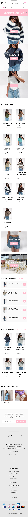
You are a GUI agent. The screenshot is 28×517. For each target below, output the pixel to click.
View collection (19, 105)
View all (19, 278)
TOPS (16, 390)
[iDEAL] (9, 507)
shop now (14, 31)
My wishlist (14, 492)
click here (14, 265)
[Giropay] (4, 507)
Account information (14, 485)
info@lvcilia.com (15, 455)
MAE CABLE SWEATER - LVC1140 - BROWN (7, 223)
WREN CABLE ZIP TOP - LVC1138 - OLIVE (7, 125)
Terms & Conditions (14, 471)
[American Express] (4, 504)
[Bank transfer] (9, 504)
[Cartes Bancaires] (18, 504)
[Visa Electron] (19, 509)
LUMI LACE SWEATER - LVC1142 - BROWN (20, 199)
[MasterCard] (23, 507)
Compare (14, 494)
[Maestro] (18, 507)
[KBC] (14, 507)
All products (14, 497)
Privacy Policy (14, 473)
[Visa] (14, 509)
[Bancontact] (9, 509)
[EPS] (23, 504)
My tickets (14, 490)
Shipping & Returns (14, 476)
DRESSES (3, 390)
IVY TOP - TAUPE (21, 123)
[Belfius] (14, 504)
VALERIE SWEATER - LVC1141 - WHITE (7, 149)
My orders (14, 487)
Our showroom (14, 478)
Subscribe (21, 421)
